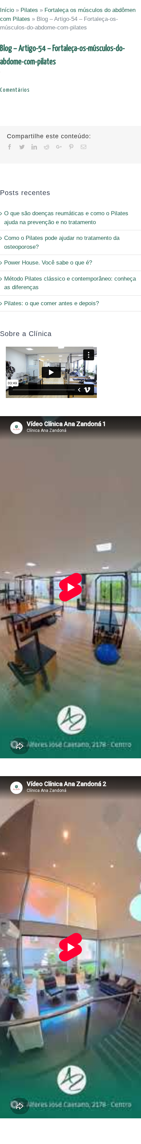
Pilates (29, 10)
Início (7, 10)
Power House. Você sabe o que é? (48, 262)
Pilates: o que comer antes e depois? (51, 303)
